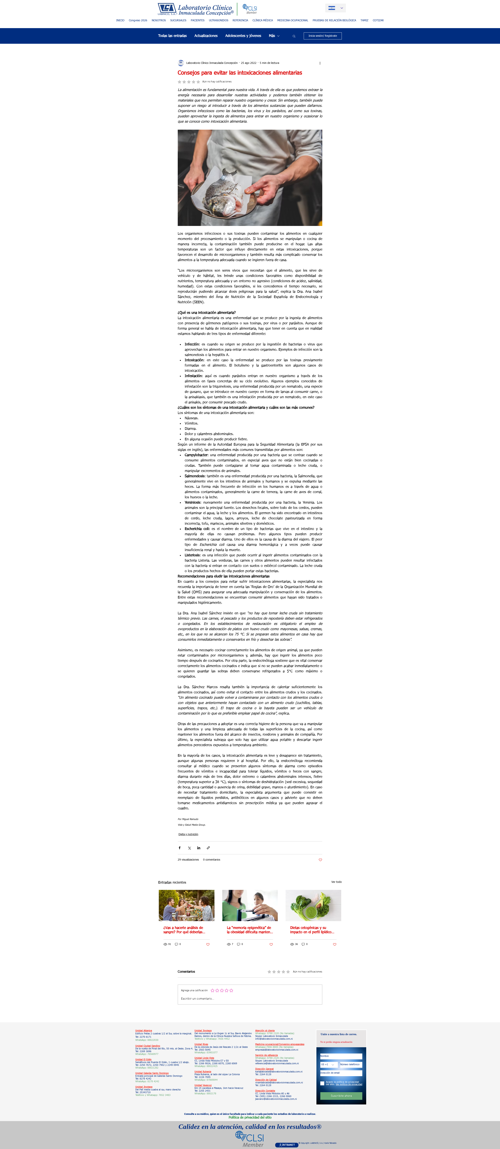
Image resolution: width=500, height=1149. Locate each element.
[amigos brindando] (186, 905)
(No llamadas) (286, 1047)
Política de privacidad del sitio (250, 1117)
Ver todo (336, 882)
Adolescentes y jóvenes (243, 36)
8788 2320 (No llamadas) (280, 1033)
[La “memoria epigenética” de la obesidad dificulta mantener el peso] (250, 905)
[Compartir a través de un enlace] (208, 848)
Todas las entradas (172, 36)
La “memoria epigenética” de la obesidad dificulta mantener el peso (250, 930)
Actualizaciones (206, 36)
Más (272, 36)
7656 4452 (224, 1039)
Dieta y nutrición (188, 834)
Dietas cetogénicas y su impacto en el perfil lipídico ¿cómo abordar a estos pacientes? (310, 930)
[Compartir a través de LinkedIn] (199, 848)
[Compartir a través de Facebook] (179, 848)
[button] (197, 20)
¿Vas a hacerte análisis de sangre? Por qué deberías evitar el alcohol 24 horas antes (183, 930)
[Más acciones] (320, 63)
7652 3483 (165, 1095)
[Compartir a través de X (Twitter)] (189, 848)
